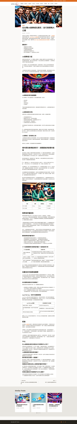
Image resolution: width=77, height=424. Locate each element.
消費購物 (45, 3)
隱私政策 (60, 0)
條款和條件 (64, 0)
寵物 (48, 3)
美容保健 (37, 3)
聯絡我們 (57, 0)
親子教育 (51, 3)
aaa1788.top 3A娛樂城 (34, 37)
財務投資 (29, 3)
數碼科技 (25, 3)
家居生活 (33, 3)
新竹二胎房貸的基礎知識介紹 (50, 381)
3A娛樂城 (53, 35)
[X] (63, 422)
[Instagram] (65, 422)
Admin (24, 33)
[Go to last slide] (16, 403)
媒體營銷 (22, 3)
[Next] (60, 403)
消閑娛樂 (55, 3)
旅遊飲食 (41, 3)
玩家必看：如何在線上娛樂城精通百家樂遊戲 (29, 382)
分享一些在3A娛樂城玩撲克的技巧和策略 (42, 39)
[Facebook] (61, 422)
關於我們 (54, 0)
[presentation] (22, 398)
